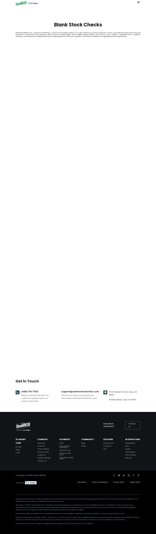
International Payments (64, 446)
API (104, 449)
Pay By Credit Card (65, 453)
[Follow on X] (114, 475)
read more (23, 140)
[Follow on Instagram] (129, 475)
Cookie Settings (44, 458)
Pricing (18, 447)
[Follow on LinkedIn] (124, 475)
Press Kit (41, 446)
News (18, 450)
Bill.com (128, 458)
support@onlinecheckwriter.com (80, 391)
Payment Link (65, 450)
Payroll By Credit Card (66, 458)
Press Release (43, 449)
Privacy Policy (43, 452)
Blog (83, 443)
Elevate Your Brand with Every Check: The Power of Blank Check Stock (58, 234)
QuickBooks (130, 443)
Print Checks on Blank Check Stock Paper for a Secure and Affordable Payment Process (68, 126)
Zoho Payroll (130, 455)
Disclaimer (82, 482)
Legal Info (42, 455)
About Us (41, 443)
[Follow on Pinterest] (138, 475)
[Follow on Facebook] (134, 475)
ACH (61, 443)
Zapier (128, 449)
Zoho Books (130, 452)
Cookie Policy (135, 482)
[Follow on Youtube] (119, 475)
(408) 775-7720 (29, 391)
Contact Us (132, 425)
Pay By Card (108, 443)
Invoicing (107, 446)
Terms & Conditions (100, 482)
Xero (127, 446)
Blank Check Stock (28, 342)
